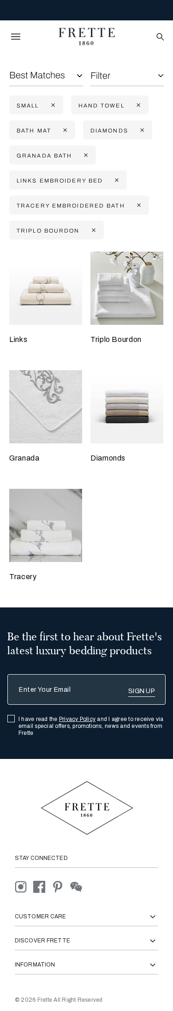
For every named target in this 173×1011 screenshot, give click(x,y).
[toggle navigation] (15, 36)
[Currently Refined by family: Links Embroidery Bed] (115, 180)
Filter (100, 75)
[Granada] (45, 406)
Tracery (22, 577)
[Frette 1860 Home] (87, 36)
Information (35, 964)
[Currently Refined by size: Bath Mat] (64, 130)
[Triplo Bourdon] (126, 288)
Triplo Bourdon (116, 339)
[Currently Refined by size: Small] (52, 105)
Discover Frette (42, 940)
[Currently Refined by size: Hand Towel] (137, 105)
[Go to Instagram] (24, 886)
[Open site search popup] (159, 37)
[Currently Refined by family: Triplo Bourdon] (92, 230)
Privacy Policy (77, 719)
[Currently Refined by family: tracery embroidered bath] (138, 205)
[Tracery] (45, 525)
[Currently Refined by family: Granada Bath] (85, 155)
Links (18, 339)
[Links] (45, 288)
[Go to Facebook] (42, 886)
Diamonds (107, 458)
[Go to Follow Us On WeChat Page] (78, 886)
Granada (24, 458)
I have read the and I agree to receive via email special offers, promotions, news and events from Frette (91, 726)
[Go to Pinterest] (61, 886)
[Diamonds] (126, 406)
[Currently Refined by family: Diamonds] (141, 130)
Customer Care (40, 916)
